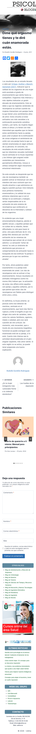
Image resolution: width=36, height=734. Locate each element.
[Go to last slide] (5, 439)
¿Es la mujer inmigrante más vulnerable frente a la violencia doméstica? (9, 387)
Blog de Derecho (10, 577)
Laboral (10, 701)
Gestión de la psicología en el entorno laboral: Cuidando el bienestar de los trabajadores (17, 655)
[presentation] (18, 427)
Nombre (7, 521)
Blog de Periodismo (11, 592)
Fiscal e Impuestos (14, 698)
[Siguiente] (30, 439)
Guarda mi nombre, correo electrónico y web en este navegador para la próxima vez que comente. (18, 548)
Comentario (8, 493)
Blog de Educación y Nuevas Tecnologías (18, 587)
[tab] (15, 463)
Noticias (5, 29)
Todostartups (12, 703)
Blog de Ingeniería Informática (15, 590)
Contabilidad (12, 696)
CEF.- (9, 691)
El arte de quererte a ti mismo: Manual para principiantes (16, 444)
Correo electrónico (11, 531)
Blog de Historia (10, 597)
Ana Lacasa (11, 451)
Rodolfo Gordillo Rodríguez (13, 52)
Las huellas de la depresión (27, 383)
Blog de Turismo (10, 580)
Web (5, 541)
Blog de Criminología (12, 575)
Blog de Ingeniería (11, 595)
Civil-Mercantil (12, 693)
